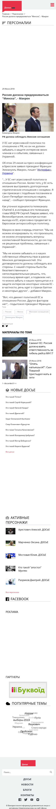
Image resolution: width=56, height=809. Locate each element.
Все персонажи (12, 592)
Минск (20, 311)
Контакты (27, 795)
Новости (27, 784)
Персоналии (17, 14)
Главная (6, 14)
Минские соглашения (39, 311)
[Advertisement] (28, 56)
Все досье (10, 451)
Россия (8, 311)
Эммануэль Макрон (14, 317)
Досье (27, 779)
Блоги (27, 789)
